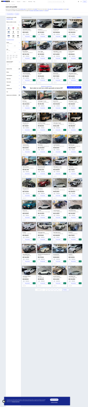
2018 (10, 58)
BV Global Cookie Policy (16, 401)
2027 (8, 55)
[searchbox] (56, 2)
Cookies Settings (54, 402)
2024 (16, 55)
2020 (16, 57)
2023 (8, 57)
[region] (37, 401)
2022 (10, 57)
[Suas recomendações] (78, 2)
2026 (11, 55)
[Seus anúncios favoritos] (81, 2)
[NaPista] (5, 1)
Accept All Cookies (54, 399)
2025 (13, 55)
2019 (7, 58)
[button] (4, 401)
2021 (13, 57)
